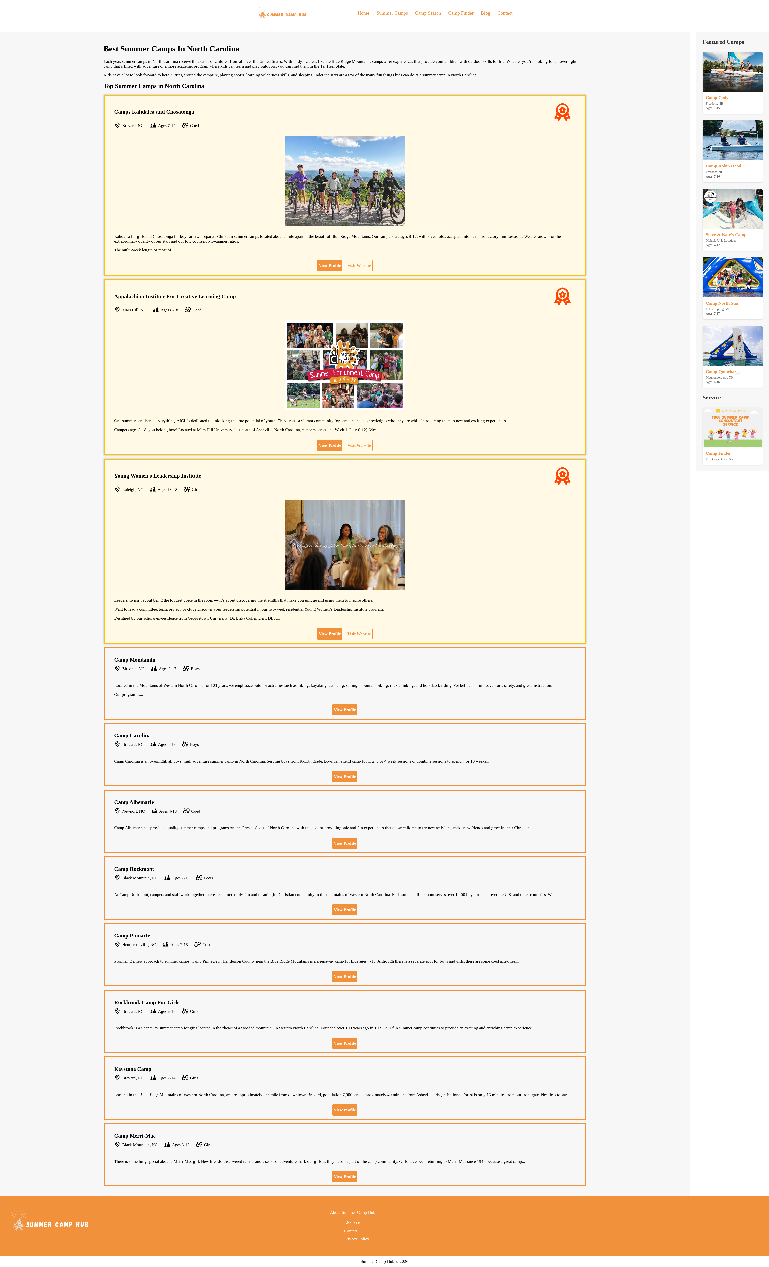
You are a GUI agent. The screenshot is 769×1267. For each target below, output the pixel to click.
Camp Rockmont (134, 869)
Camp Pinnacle (132, 936)
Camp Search (428, 13)
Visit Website (359, 265)
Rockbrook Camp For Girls (146, 1002)
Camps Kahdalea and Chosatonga (154, 112)
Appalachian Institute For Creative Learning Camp (175, 296)
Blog (485, 13)
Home (363, 13)
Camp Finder (461, 13)
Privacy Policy (356, 1239)
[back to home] (282, 13)
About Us (352, 1223)
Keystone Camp (132, 1069)
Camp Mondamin (134, 660)
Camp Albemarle (134, 802)
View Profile (330, 265)
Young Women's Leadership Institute (157, 476)
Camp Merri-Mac (135, 1136)
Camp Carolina (132, 735)
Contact (505, 13)
